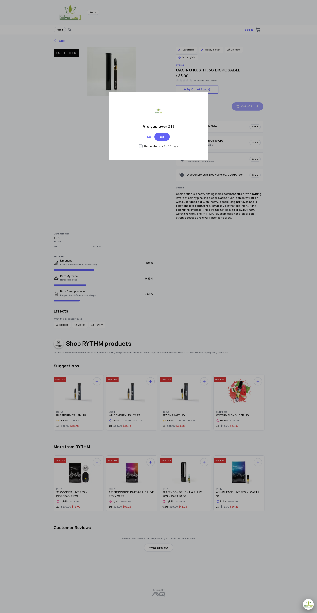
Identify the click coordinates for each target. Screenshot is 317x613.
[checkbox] (158, 146)
